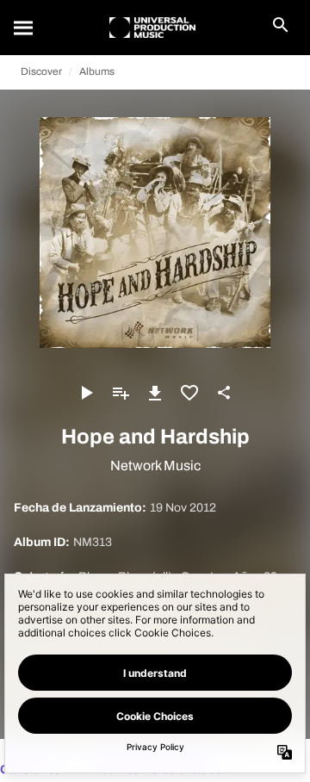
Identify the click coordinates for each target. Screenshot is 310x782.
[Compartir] (224, 392)
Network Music (155, 465)
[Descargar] (155, 392)
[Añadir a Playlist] (120, 392)
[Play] (86, 392)
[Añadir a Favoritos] (189, 392)
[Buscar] (24, 27)
